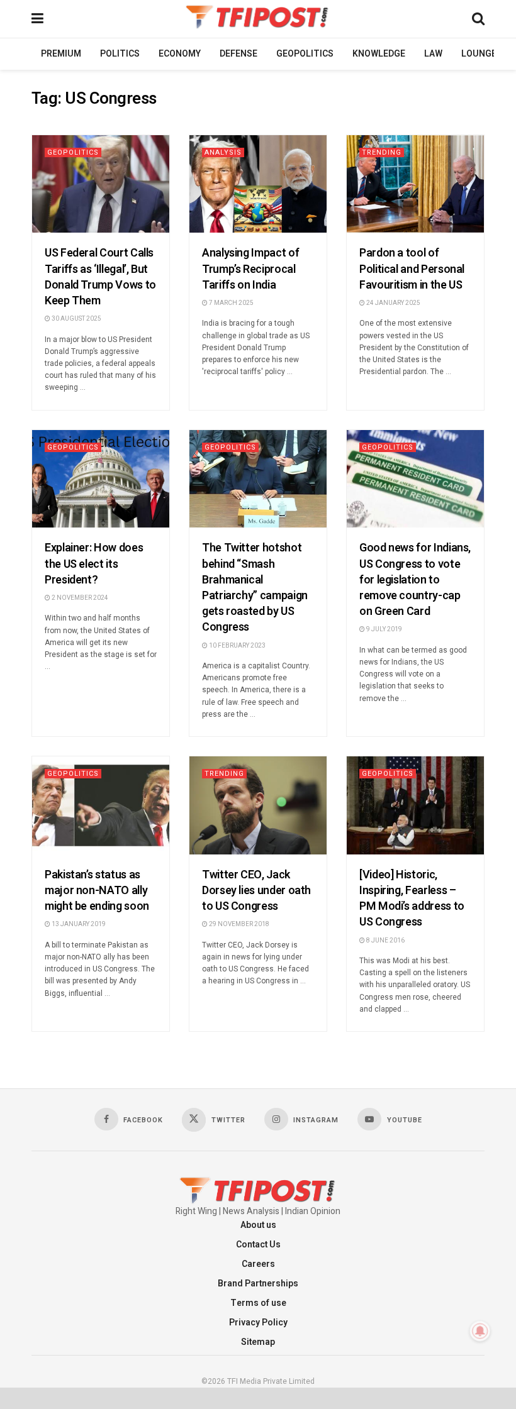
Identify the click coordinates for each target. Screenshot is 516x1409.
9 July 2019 (383, 629)
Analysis (223, 152)
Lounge (478, 53)
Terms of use (258, 1303)
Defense (238, 53)
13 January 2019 (78, 924)
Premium (61, 53)
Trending (381, 152)
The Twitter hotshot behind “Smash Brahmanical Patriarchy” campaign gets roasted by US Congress (255, 587)
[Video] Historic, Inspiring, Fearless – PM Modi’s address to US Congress (411, 898)
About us (258, 1225)
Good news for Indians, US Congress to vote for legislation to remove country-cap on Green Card (415, 579)
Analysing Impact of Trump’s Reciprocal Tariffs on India (250, 269)
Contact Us (258, 1244)
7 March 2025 (231, 303)
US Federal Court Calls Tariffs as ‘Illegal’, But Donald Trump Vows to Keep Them (100, 277)
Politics (120, 53)
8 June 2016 (385, 940)
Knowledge (378, 53)
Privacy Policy (258, 1322)
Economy (180, 53)
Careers (258, 1264)
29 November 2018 (238, 924)
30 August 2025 (75, 318)
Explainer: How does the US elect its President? (94, 563)
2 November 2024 (79, 598)
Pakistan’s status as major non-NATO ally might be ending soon (97, 890)
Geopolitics (305, 53)
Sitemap (258, 1342)
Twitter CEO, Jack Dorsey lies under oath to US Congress (256, 890)
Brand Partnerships (258, 1283)
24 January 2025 (392, 303)
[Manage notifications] (480, 1331)
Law (433, 53)
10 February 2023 (237, 645)
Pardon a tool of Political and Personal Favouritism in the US (411, 269)
